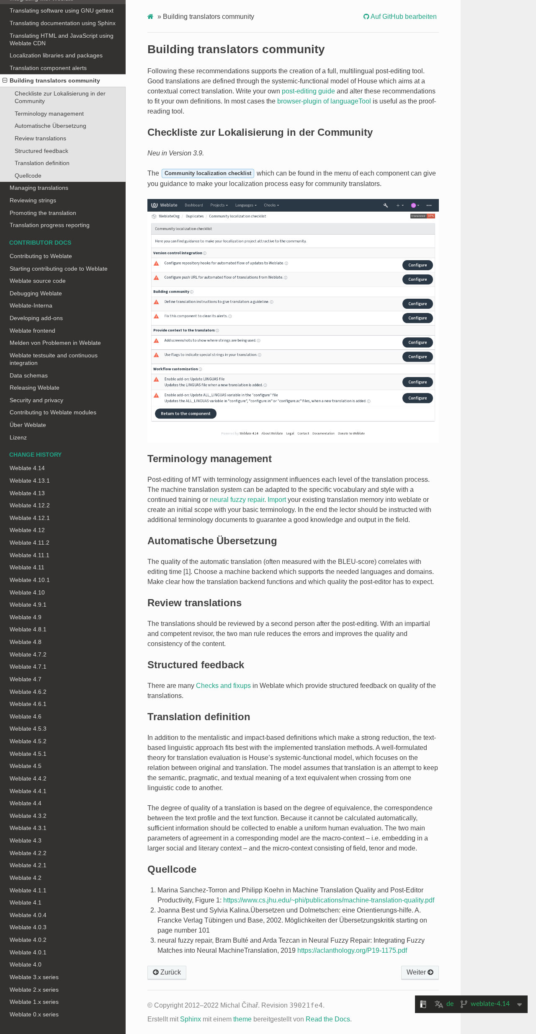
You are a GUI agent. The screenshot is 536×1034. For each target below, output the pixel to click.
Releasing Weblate (34, 387)
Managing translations (39, 187)
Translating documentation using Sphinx (63, 23)
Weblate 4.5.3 (28, 728)
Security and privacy (36, 400)
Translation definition (42, 163)
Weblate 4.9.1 (28, 604)
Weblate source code (38, 280)
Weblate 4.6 (25, 716)
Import (277, 499)
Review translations (40, 138)
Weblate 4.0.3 (28, 927)
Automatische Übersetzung (50, 125)
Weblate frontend (32, 330)
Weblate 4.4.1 (28, 791)
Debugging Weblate (36, 293)
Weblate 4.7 (25, 679)
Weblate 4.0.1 (28, 952)
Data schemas (29, 375)
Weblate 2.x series (34, 989)
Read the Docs (328, 1019)
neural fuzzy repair (237, 499)
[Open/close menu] (5, 80)
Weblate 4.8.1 (28, 629)
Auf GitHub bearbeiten (403, 16)
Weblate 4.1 (25, 902)
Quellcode (28, 175)
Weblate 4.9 (25, 617)
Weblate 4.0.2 (28, 939)
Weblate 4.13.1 (30, 480)
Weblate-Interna (31, 305)
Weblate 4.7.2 (28, 654)
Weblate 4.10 (27, 592)
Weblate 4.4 (25, 803)
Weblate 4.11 (27, 567)
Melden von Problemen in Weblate (55, 342)
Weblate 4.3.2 (28, 815)
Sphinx (190, 1019)
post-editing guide (308, 91)
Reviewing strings (33, 200)
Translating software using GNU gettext (61, 10)
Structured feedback (41, 150)
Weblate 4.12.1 (30, 517)
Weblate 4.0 (25, 964)
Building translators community (55, 80)
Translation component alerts (48, 68)
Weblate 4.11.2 (29, 542)
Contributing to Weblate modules (53, 412)
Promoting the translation (43, 212)
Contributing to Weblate (41, 256)
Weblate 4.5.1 (28, 753)
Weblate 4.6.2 (28, 691)
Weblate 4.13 (27, 493)
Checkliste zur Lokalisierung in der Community (60, 97)
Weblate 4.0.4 (28, 915)
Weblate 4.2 (25, 877)
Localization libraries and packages (56, 55)
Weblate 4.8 (25, 641)
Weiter (417, 972)
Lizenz (18, 437)
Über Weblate (28, 424)
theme (242, 1019)
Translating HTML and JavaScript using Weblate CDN (61, 39)
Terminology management (49, 113)
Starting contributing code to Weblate (59, 268)
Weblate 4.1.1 (28, 890)
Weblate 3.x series (34, 977)
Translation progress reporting (50, 225)
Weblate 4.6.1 (28, 704)
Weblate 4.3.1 (28, 828)
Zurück (170, 972)
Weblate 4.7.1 (28, 666)
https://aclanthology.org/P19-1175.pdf (352, 950)
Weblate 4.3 (25, 840)
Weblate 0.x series (34, 1014)
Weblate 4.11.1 (29, 555)
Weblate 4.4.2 (28, 778)
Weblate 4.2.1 (28, 865)
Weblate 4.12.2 (30, 505)
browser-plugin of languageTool (324, 101)
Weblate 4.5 (25, 766)
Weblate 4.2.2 (28, 853)
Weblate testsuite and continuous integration (54, 359)
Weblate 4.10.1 (30, 579)
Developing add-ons (36, 318)
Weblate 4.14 (27, 468)
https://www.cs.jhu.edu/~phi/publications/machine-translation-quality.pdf (328, 900)
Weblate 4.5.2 (28, 741)
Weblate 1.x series (34, 1001)
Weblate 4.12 (27, 530)
